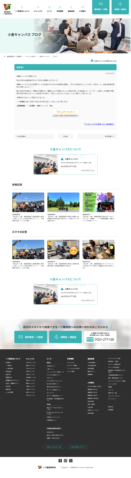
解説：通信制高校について (115, 378)
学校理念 (8, 362)
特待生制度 (91, 401)
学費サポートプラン (93, 410)
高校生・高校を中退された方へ (55, 435)
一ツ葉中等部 (9, 368)
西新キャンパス (30, 383)
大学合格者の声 (92, 365)
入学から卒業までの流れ (94, 386)
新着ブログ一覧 (112, 393)
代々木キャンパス (31, 362)
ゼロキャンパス (30, 395)
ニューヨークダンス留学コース (55, 372)
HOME (65, 136)
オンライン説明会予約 (114, 364)
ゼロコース (50, 378)
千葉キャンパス (30, 371)
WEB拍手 (65, 113)
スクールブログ (112, 384)
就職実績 (90, 374)
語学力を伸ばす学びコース (54, 387)
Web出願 (90, 407)
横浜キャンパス (30, 365)
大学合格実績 (91, 362)
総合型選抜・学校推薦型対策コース (55, 399)
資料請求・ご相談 (113, 361)
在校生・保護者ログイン (12, 383)
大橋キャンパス (30, 386)
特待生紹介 (9, 371)
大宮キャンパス (30, 374)
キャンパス (30, 358)
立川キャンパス (30, 368)
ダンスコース (50, 393)
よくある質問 (9, 392)
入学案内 (91, 382)
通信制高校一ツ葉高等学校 (7, 13)
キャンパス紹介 (30, 56)
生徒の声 (8, 374)
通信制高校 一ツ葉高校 (14, 56)
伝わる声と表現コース (53, 384)
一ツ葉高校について (13, 358)
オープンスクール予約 (114, 358)
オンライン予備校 (72, 365)
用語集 (110, 387)
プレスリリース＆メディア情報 (116, 381)
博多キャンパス (30, 380)
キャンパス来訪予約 (113, 367)
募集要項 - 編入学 (92, 395)
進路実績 (91, 358)
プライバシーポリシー (114, 396)
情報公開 (8, 389)
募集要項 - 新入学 (92, 389)
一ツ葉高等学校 (49, 467)
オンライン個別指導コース (54, 396)
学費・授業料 (91, 404)
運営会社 (110, 407)
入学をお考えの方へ (54, 428)
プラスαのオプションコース (54, 381)
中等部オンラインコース (53, 417)
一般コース (50, 369)
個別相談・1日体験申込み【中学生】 (116, 371)
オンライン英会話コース (53, 390)
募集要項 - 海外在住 (93, 398)
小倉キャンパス (44, 56)
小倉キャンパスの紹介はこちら (105, 60)
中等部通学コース (51, 420)
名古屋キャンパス (31, 377)
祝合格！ (20, 67)
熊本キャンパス (30, 392)
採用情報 (110, 410)
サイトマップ (112, 399)
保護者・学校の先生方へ (53, 438)
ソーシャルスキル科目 (73, 368)
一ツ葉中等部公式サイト (77, 447)
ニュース (110, 390)
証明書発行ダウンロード (12, 380)
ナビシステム (71, 362)
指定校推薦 (91, 368)
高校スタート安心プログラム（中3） (55, 408)
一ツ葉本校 (9, 365)
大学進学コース (51, 366)
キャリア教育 (71, 371)
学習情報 (70, 358)
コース (49, 358)
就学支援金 (91, 413)
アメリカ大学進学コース (53, 375)
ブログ (55, 56)
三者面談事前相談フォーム (115, 375)
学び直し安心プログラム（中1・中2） (55, 413)
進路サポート (91, 371)
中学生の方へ (50, 432)
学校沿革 (8, 386)
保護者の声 (9, 377)
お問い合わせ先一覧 (53, 447)
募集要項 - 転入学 (92, 392)
